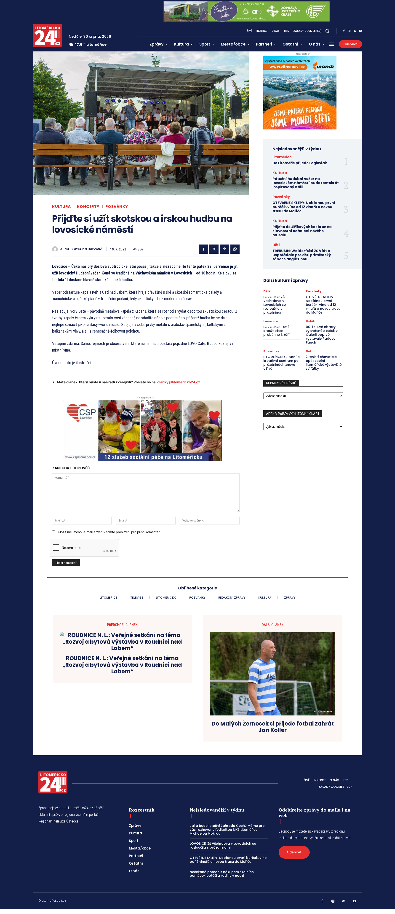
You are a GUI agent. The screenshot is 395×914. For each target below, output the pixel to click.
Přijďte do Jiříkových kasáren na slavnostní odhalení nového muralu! (302, 230)
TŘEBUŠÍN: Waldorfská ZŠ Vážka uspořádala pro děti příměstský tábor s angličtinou (301, 254)
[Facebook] (344, 31)
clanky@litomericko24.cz (178, 382)
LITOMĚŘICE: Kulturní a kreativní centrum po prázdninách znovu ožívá (281, 363)
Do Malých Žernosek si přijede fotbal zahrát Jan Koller (273, 727)
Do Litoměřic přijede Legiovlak (299, 163)
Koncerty (88, 207)
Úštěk (310, 321)
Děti (276, 245)
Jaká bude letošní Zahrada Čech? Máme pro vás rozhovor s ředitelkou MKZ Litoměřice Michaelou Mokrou (227, 829)
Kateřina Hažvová (87, 249)
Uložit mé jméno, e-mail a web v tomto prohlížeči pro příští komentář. (109, 532)
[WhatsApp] (235, 249)
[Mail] (355, 31)
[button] (327, 30)
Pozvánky (116, 207)
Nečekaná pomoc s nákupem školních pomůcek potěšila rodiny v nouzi (222, 874)
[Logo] (47, 35)
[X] (214, 249)
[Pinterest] (224, 249)
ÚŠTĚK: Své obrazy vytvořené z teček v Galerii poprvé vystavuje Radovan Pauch (322, 334)
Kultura (61, 207)
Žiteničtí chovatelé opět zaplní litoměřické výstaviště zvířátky (324, 363)
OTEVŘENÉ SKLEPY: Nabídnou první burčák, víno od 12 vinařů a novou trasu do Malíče (303, 206)
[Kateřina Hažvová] (56, 249)
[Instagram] (349, 31)
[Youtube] (360, 31)
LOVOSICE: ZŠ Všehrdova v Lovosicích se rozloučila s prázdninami (274, 305)
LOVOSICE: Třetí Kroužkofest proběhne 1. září (276, 331)
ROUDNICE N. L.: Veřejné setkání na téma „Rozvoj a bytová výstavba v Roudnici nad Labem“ (122, 665)
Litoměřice (282, 157)
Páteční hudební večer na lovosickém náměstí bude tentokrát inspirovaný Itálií (305, 182)
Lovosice (270, 321)
